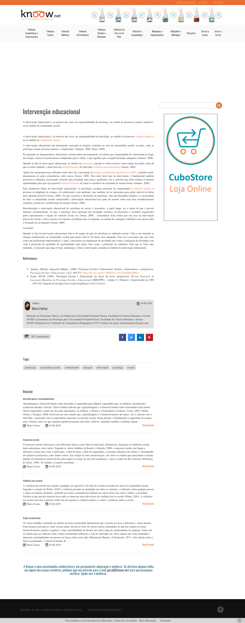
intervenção (102, 367)
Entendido (165, 620)
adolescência (114, 167)
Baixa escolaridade (32, 518)
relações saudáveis (145, 136)
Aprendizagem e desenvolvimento (38, 399)
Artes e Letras (218, 33)
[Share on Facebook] (122, 340)
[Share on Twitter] (131, 340)
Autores (203, 2)
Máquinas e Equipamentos (157, 33)
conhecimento (72, 367)
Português (218, 2)
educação (87, 367)
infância (100, 167)
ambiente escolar (142, 188)
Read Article (148, 425)
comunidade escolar (50, 140)
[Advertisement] (122, 72)
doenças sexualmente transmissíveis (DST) (115, 172)
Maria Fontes (40, 308)
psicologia (87, 163)
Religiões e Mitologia (176, 33)
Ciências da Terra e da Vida (119, 32)
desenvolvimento (70, 167)
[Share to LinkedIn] (140, 340)
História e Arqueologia (137, 33)
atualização (30, 367)
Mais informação (147, 620)
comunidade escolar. (50, 367)
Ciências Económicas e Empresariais (31, 32)
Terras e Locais (205, 33)
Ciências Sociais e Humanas (101, 32)
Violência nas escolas (33, 480)
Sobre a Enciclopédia (185, 2)
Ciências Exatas (50, 33)
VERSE (79, 610)
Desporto (191, 33)
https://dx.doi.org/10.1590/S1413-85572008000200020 (111, 272)
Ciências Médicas (65, 33)
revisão (130, 367)
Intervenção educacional (51, 111)
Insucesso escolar (31, 439)
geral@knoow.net (118, 570)
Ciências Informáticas (83, 33)
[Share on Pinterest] (149, 340)
